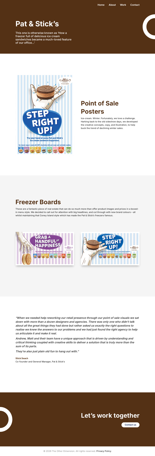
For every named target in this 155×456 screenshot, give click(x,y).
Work (123, 5)
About (112, 5)
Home (101, 5)
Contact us (130, 424)
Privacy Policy (103, 451)
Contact (135, 5)
